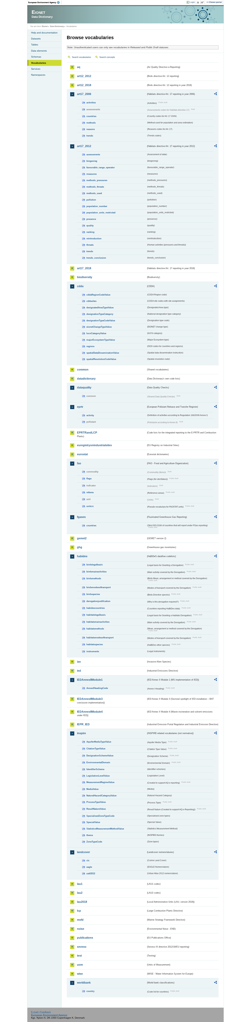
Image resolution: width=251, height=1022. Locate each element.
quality (90, 225)
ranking (90, 232)
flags (89, 478)
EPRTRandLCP (87, 432)
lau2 (79, 892)
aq (78, 67)
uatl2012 (90, 873)
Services (35, 68)
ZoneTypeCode (94, 841)
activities (91, 102)
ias (79, 661)
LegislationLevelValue (98, 775)
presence (91, 219)
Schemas (36, 56)
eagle (89, 867)
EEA (45, 2)
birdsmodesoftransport (98, 587)
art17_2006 (84, 94)
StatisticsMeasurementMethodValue (105, 828)
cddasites (91, 301)
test (79, 955)
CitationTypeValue (95, 748)
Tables (34, 44)
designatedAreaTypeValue (100, 307)
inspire (81, 733)
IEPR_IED (83, 724)
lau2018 (82, 901)
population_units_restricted (100, 212)
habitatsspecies (94, 644)
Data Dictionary (57, 26)
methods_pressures (96, 180)
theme (89, 835)
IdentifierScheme (95, 769)
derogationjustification (98, 601)
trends (89, 135)
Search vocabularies (81, 57)
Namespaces (38, 74)
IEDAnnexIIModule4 (90, 711)
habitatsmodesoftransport (100, 637)
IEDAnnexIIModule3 (90, 698)
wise (80, 973)
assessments (93, 154)
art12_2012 (84, 76)
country (90, 991)
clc (87, 860)
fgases (81, 517)
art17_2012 (84, 146)
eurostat (82, 454)
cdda (80, 286)
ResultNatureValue (96, 809)
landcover (83, 852)
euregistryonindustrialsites (94, 445)
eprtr (80, 406)
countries (91, 116)
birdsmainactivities (96, 571)
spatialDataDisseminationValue (102, 353)
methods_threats (95, 187)
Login (192, 2)
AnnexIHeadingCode (97, 688)
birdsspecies (93, 594)
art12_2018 (84, 85)
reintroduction (93, 238)
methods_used (94, 193)
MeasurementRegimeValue (100, 782)
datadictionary (86, 378)
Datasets (36, 38)
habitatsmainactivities (97, 622)
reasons (90, 129)
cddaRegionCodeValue (98, 294)
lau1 (79, 883)
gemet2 (82, 538)
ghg (79, 547)
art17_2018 (84, 268)
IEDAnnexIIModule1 (90, 679)
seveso (81, 946)
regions (90, 346)
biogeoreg (91, 161)
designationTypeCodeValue (100, 320)
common (82, 369)
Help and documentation (44, 32)
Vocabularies (38, 62)
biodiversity (84, 277)
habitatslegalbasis (96, 615)
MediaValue (92, 789)
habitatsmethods (95, 628)
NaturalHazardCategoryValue (101, 795)
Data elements (39, 50)
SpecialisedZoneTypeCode (100, 816)
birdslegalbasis (94, 564)
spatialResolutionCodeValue (101, 359)
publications (85, 937)
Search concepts (107, 57)
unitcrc (90, 506)
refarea (90, 492)
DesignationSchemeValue (99, 755)
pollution (91, 199)
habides (82, 556)
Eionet (45, 26)
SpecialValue (93, 822)
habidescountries (95, 608)
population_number (96, 206)
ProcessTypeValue (96, 802)
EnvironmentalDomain (98, 762)
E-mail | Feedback (41, 1012)
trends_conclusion (96, 258)
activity (90, 415)
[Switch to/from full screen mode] (203, 2)
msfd (80, 919)
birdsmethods (93, 578)
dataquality (84, 387)
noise (80, 928)
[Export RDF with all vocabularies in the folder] (215, 94)
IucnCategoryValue (96, 333)
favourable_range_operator (100, 167)
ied (79, 670)
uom (80, 964)
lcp (79, 910)
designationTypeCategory (99, 314)
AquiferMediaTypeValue (98, 741)
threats (90, 245)
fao (79, 463)
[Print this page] (198, 2)
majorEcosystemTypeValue (100, 340)
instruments (92, 651)
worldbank (84, 982)
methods (91, 122)
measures (91, 174)
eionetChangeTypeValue (99, 327)
